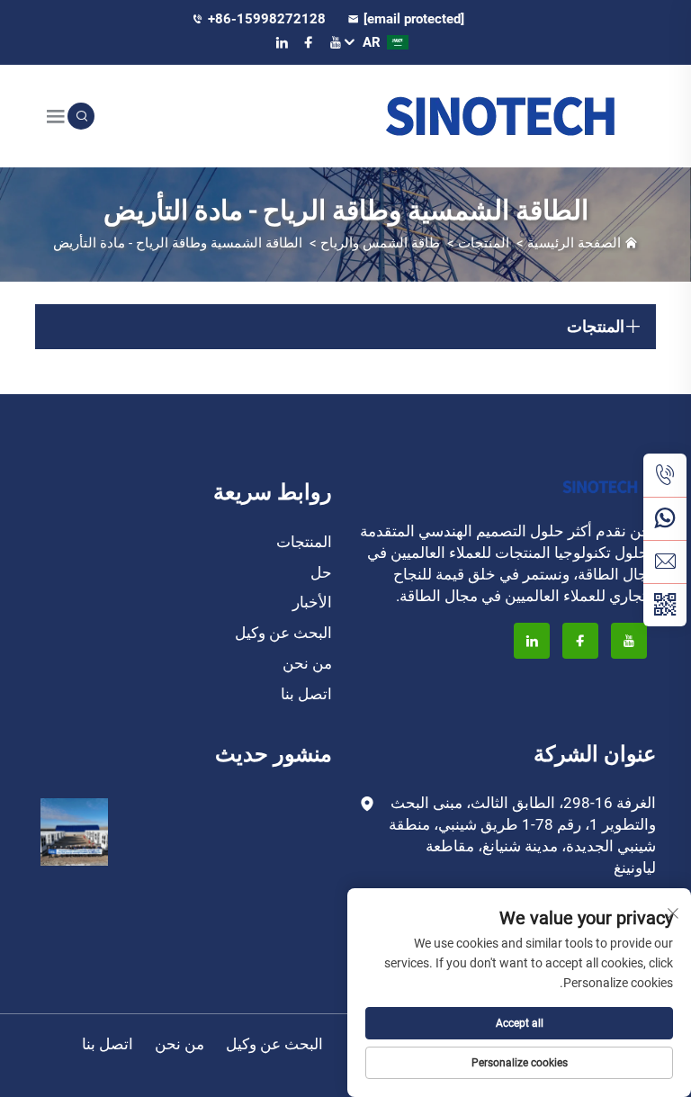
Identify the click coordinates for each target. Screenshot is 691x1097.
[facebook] (308, 42)
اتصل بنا (306, 694)
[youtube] (335, 42)
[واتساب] (665, 518)
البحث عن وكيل (283, 633)
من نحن (307, 663)
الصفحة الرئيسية (574, 243)
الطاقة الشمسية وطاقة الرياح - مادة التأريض (177, 243)
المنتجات (483, 243)
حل (321, 572)
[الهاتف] (665, 475)
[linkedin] (281, 42)
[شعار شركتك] (500, 115)
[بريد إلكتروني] (665, 561)
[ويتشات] (665, 604)
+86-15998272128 (268, 19)
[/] (600, 485)
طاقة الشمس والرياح (380, 243)
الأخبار (312, 602)
